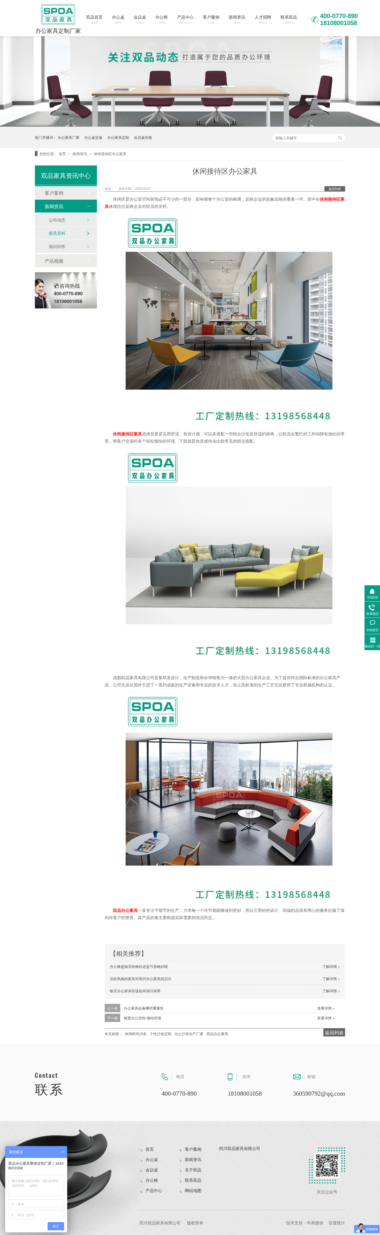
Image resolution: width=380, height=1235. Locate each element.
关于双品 (193, 1170)
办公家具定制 (118, 137)
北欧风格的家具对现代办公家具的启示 (140, 978)
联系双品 (288, 19)
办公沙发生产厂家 (188, 1033)
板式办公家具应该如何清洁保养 (135, 990)
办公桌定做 (93, 137)
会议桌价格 (143, 137)
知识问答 (57, 246)
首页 (63, 153)
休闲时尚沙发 (136, 1033)
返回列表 (335, 188)
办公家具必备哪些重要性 (144, 1008)
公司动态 (57, 220)
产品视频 (54, 260)
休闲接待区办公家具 (110, 153)
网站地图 (193, 1190)
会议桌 (140, 19)
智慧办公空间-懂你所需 (142, 1017)
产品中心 (185, 19)
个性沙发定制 (160, 1033)
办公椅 (161, 19)
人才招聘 (263, 19)
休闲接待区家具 (127, 434)
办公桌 (118, 19)
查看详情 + (326, 1008)
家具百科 (57, 233)
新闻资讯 (237, 19)
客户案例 (211, 19)
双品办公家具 (125, 910)
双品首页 (94, 19)
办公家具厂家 (68, 137)
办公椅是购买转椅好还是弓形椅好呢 (139, 966)
